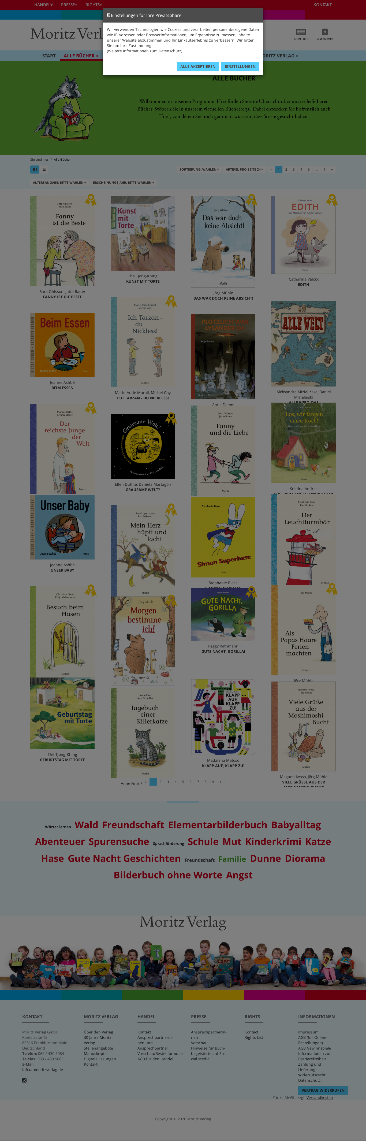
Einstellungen (240, 66)
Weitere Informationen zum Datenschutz (144, 50)
